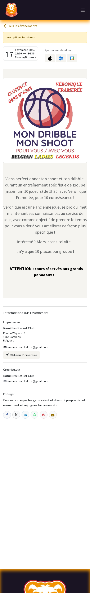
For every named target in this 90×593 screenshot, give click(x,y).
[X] (16, 415)
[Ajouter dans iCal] (50, 58)
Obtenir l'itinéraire (23, 355)
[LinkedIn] (25, 415)
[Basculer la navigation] (82, 10)
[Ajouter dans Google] (72, 58)
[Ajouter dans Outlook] (61, 58)
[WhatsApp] (34, 415)
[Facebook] (7, 415)
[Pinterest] (44, 415)
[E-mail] (53, 415)
